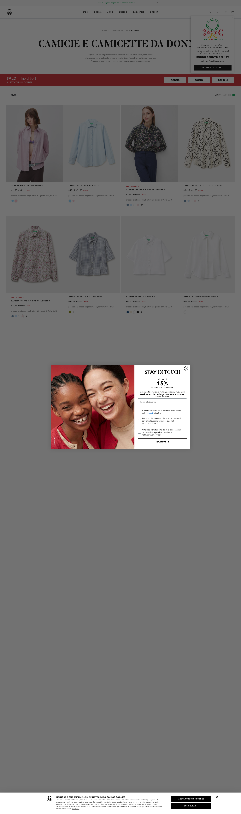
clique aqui (75, 809)
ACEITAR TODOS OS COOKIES (191, 799)
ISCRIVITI (162, 441)
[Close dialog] (186, 368)
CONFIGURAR (190, 806)
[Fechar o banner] (217, 797)
